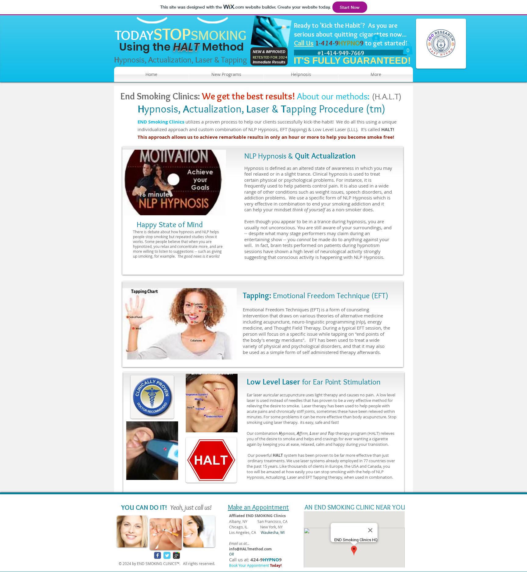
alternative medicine (361, 316)
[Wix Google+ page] (176, 555)
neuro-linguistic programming (323, 322)
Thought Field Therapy (297, 328)
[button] (408, 48)
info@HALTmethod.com (250, 549)
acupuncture (276, 322)
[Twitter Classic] (166, 555)
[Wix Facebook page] (157, 555)
